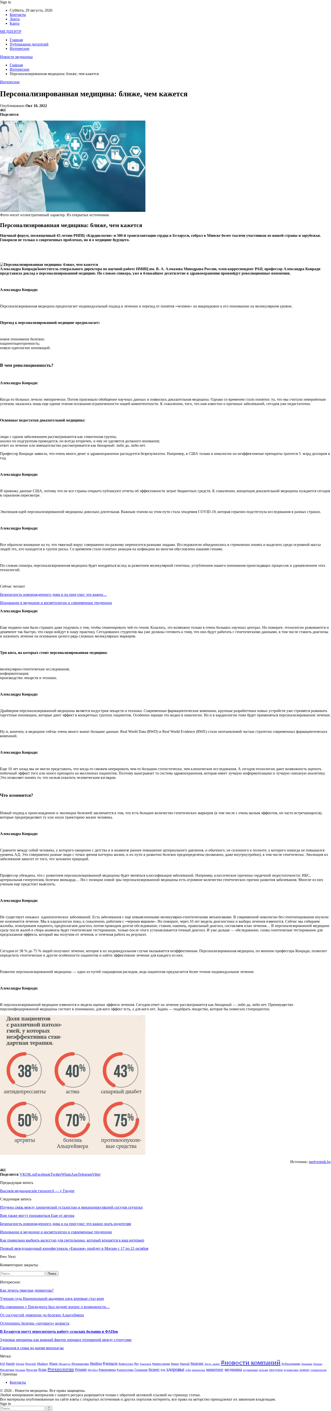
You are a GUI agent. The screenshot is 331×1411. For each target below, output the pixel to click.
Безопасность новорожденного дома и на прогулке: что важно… (53, 594)
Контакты (18, 15)
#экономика (107, 1370)
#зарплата (145, 1364)
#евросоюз (125, 1363)
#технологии (60, 1369)
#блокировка (80, 1363)
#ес (136, 1363)
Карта (14, 23)
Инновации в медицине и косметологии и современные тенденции (56, 603)
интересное (198, 1370)
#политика (7, 1370)
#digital (20, 1364)
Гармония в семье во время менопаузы (32, 1348)
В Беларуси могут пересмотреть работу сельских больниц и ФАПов (59, 1331)
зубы (188, 1370)
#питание (306, 1364)
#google (30, 1363)
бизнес (154, 1369)
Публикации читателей (29, 44)
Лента (15, 19)
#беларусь (65, 1364)
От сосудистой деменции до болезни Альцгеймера (42, 1315)
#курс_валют (212, 1364)
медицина (233, 1369)
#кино (175, 1363)
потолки (263, 1370)
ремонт (304, 1370)
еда (163, 1370)
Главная (16, 40)
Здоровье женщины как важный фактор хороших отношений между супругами (66, 1340)
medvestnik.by (320, 1162)
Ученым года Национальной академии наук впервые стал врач (52, 1298)
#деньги (110, 1363)
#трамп (81, 1369)
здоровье (175, 1369)
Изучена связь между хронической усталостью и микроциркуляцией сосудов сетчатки (71, 1207)
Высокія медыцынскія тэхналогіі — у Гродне (37, 1191)
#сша (42, 1369)
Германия (141, 1370)
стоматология (318, 1370)
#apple (10, 1363)
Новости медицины (16, 57)
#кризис (197, 1363)
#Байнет (42, 1363)
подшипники (250, 1370)
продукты (276, 1370)
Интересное (19, 48)
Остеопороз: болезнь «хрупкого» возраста (34, 1323)
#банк (53, 1363)
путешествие (291, 1370)
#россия (31, 1370)
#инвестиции (161, 1363)
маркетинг (215, 1369)
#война (96, 1363)
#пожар (317, 1364)
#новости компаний (251, 1362)
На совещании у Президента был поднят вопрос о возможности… (55, 1307)
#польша (20, 1370)
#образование (291, 1363)
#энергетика (125, 1370)
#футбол (93, 1370)
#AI (2, 1363)
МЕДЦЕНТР (10, 32)
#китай (184, 1363)
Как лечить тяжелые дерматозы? (27, 1290)
